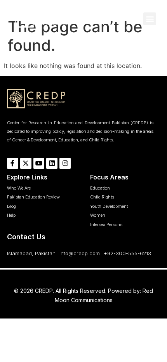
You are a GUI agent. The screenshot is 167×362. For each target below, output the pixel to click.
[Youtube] (39, 163)
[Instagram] (65, 163)
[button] (149, 18)
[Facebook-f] (12, 163)
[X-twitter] (25, 163)
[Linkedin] (51, 163)
